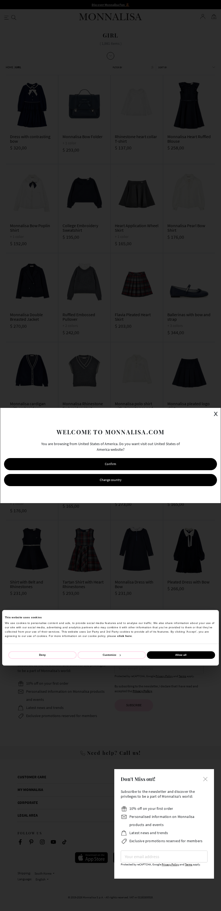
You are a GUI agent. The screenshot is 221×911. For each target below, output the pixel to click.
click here (124, 635)
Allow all (181, 655)
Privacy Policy (170, 864)
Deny (42, 655)
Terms (188, 864)
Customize (109, 655)
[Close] (205, 778)
